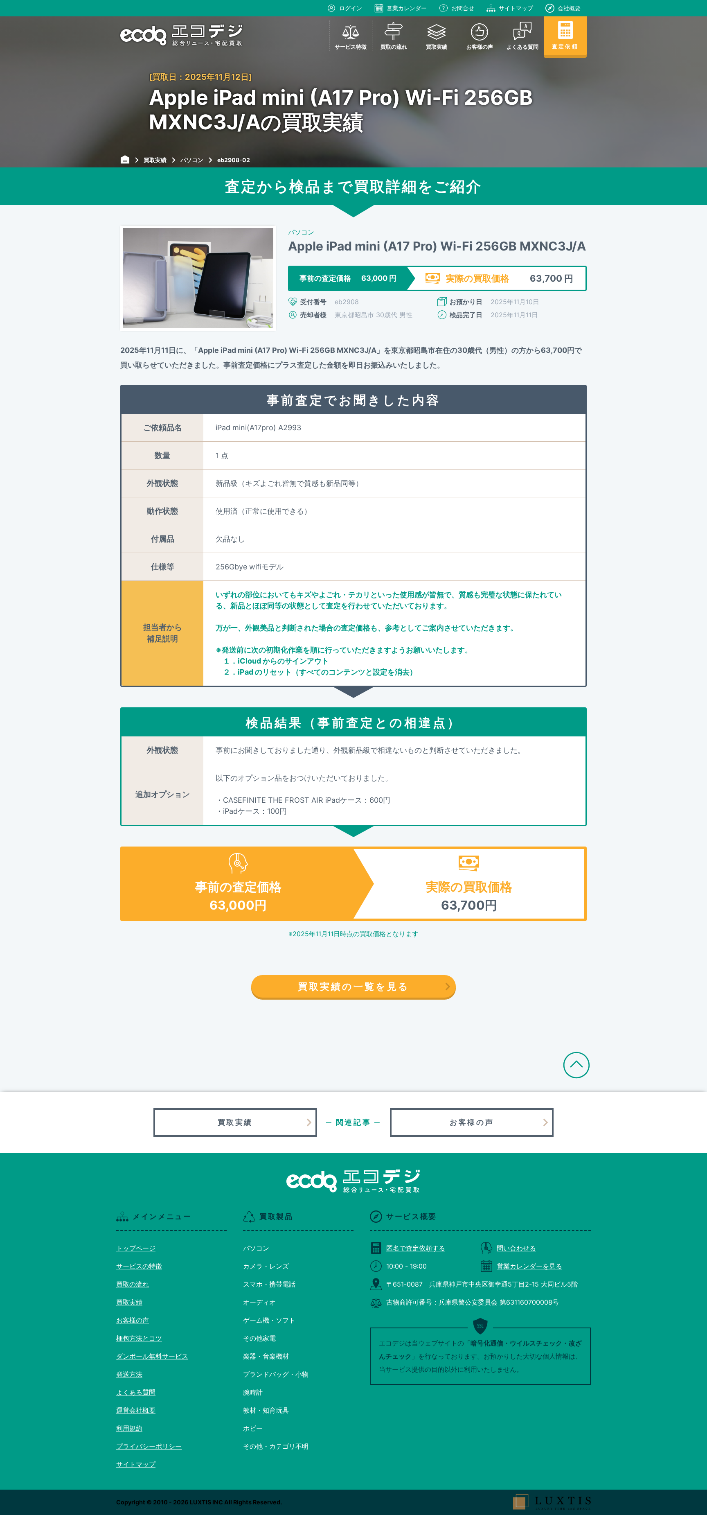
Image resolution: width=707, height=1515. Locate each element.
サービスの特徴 (139, 1266)
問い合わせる (516, 1248)
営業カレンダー (407, 8)
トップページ (135, 1248)
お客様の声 (472, 1122)
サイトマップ (516, 8)
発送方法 (129, 1374)
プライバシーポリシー (149, 1446)
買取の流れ (132, 1284)
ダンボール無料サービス (152, 1356)
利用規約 (129, 1428)
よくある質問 (135, 1392)
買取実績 (235, 1122)
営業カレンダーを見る (529, 1266)
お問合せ (462, 8)
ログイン (350, 8)
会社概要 (569, 8)
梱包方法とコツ (139, 1338)
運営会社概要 (135, 1410)
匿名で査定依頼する (415, 1248)
